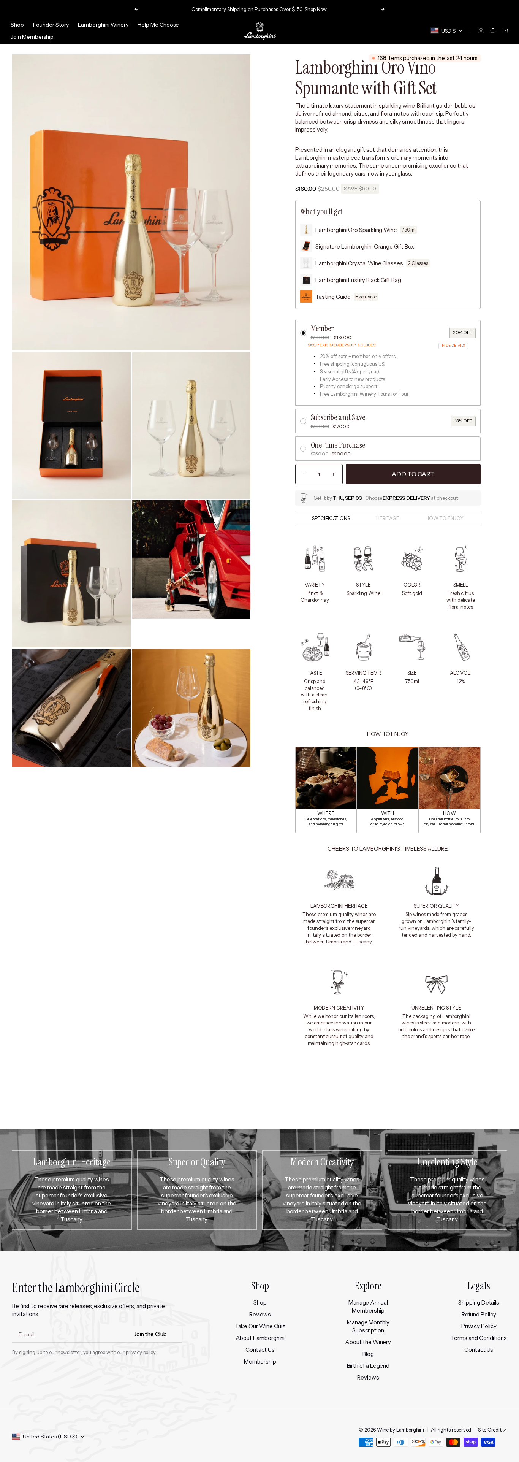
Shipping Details (478, 1302)
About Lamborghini (260, 1337)
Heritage (387, 518)
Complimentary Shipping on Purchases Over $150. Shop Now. (259, 9)
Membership (260, 1361)
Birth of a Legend (368, 1365)
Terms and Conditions (479, 1337)
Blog (368, 1353)
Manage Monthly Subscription (368, 1326)
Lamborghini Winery (103, 24)
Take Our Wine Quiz (260, 1326)
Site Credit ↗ (492, 1430)
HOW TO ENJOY (445, 518)
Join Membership (32, 36)
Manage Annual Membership (368, 1306)
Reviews (260, 1314)
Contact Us (259, 1349)
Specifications (331, 518)
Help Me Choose (158, 24)
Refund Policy (479, 1314)
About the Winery (368, 1342)
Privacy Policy (479, 1326)
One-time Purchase (338, 445)
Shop (17, 24)
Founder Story (51, 24)
